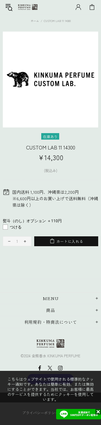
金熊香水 (28, 7)
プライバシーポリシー (40, 412)
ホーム (35, 21)
